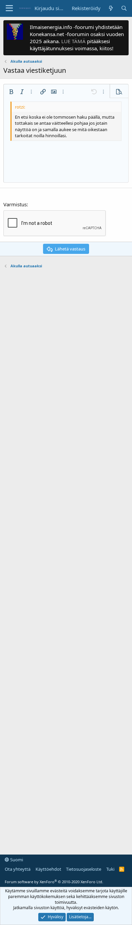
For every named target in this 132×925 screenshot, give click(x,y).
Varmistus (15, 204)
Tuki (110, 869)
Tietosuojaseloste (83, 869)
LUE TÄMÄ (73, 41)
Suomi (16, 860)
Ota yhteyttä (17, 869)
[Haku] (124, 8)
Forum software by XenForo (54, 881)
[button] (9, 8)
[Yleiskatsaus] (110, 8)
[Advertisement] (66, 558)
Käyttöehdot (48, 869)
